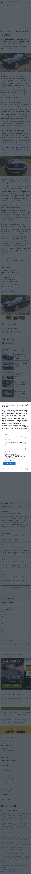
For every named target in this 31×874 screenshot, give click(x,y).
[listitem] (15, 433)
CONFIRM (9, 463)
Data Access (15, 469)
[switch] (25, 437)
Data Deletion (6, 469)
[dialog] (15, 437)
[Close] (27, 405)
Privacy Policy (24, 469)
